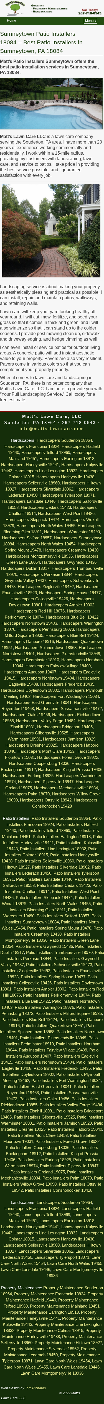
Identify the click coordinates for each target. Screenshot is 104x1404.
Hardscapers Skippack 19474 (32, 519)
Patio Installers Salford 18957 (63, 916)
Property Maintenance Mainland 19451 (65, 1306)
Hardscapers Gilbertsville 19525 (39, 733)
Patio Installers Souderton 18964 (61, 818)
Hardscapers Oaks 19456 (26, 715)
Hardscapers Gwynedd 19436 (69, 562)
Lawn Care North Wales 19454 (62, 1361)
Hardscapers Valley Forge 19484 (45, 721)
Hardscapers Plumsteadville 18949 (68, 654)
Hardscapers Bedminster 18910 (30, 660)
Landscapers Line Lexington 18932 (45, 1233)
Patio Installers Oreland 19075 (38, 1172)
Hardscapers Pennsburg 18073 (45, 629)
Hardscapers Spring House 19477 (70, 593)
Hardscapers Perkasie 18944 (45, 574)
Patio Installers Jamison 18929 (64, 1123)
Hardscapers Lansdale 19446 (28, 501)
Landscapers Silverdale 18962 (46, 1251)
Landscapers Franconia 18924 (31, 1208)
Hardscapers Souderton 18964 (64, 440)
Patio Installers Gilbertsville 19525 (44, 1117)
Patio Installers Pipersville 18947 (69, 1166)
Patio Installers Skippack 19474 (44, 897)
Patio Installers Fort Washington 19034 (66, 1080)
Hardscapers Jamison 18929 (69, 739)
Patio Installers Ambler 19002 (40, 989)
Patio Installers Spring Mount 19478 (59, 928)
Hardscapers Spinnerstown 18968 (46, 647)
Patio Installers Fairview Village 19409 (53, 1050)
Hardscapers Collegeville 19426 (39, 599)
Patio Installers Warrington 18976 (44, 1007)
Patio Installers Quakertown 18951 (53, 1025)
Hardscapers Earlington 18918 (66, 458)
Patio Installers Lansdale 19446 (44, 879)
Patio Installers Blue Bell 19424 (29, 1019)
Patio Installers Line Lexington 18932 (53, 849)
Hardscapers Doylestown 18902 (30, 690)
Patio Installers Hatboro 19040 (75, 1129)
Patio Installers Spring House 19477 (53, 977)
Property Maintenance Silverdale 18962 (43, 1349)
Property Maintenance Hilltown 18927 (68, 1343)
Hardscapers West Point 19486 (66, 513)
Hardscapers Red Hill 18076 (39, 611)
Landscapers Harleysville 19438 (65, 1239)
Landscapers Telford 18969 (45, 1214)
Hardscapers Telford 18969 (45, 452)
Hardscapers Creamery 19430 (70, 550)
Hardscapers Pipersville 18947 (45, 782)
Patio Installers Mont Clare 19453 (38, 1135)
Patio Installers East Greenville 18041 (38, 1086)
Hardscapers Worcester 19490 (72, 532)
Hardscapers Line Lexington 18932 (45, 471)
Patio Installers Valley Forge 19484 (71, 1105)
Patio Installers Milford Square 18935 (68, 1013)
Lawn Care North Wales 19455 (74, 1263)
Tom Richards (35, 1388)
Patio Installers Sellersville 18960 (44, 861)
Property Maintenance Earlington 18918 (43, 1312)
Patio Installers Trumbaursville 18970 (59, 952)
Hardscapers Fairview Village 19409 (58, 666)
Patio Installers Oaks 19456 (44, 1099)
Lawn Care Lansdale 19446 (25, 1269)
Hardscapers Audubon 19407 (30, 672)
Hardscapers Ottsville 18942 (46, 800)
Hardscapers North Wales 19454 (45, 544)
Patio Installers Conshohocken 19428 (58, 1190)
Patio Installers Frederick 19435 (62, 1068)
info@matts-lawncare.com (52, 429)
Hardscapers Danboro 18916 (27, 641)
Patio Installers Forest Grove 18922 (67, 1141)
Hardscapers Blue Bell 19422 (72, 617)
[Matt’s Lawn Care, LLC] (52, 8)
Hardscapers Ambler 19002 (69, 605)
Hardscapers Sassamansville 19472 (69, 708)
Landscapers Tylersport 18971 (61, 1257)
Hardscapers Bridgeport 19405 (65, 727)
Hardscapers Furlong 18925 (28, 776)
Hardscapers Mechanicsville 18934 (66, 788)
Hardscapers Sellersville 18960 (31, 483)
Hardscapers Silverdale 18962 (46, 489)
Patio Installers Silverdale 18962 (61, 867)
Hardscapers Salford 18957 (27, 538)
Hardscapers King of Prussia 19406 (70, 769)
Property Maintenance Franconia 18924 (49, 1294)
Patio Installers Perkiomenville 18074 (56, 995)
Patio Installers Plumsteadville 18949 (53, 1038)
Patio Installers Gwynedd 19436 (44, 946)
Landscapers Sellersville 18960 (31, 1245)
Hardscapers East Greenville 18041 (39, 702)
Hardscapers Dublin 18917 (25, 568)
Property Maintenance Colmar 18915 (50, 1330)
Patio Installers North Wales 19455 (60, 904)
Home (11, 20)
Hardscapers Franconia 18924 (31, 446)
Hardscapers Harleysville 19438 (65, 477)
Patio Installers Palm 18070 (67, 1178)
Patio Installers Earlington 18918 (62, 836)
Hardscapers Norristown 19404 (45, 678)
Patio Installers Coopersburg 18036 (37, 1147)
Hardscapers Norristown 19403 (29, 623)
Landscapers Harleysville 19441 (30, 1227)
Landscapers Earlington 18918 (66, 1221)
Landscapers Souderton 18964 (64, 1202)
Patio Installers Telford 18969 (44, 830)
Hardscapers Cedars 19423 (46, 507)
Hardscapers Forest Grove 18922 (67, 757)
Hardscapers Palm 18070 (26, 794)
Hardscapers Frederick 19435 (67, 684)
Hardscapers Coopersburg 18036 (39, 763)
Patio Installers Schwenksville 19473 (59, 965)
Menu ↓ (90, 21)
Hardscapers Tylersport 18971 (67, 495)
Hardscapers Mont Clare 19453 (45, 751)
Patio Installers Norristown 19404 (44, 1062)
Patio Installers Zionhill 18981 (28, 1111)
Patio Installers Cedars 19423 (63, 885)
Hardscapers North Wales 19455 (45, 526)
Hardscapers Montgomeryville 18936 (39, 556)
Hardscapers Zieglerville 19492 (46, 586)
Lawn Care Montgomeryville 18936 (52, 1373)
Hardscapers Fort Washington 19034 (66, 696)
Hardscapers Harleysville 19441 (30, 465)
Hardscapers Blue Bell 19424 (71, 635)
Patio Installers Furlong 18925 (44, 1160)
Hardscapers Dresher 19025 (31, 745)
